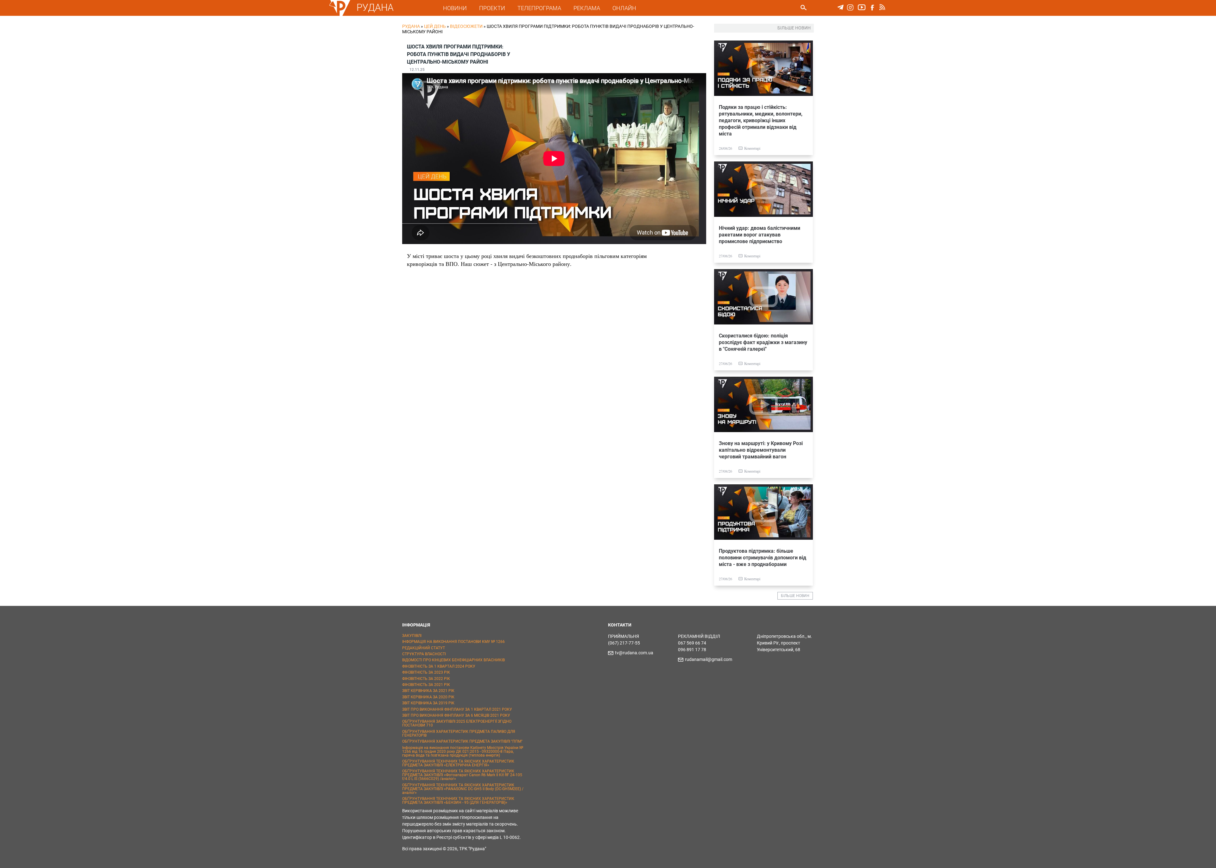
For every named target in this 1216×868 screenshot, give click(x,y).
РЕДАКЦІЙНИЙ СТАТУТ (423, 648)
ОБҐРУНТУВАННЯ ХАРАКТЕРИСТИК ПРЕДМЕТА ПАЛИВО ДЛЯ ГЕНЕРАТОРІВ (458, 733)
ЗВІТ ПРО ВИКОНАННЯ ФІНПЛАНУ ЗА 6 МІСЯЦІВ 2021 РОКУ (456, 715)
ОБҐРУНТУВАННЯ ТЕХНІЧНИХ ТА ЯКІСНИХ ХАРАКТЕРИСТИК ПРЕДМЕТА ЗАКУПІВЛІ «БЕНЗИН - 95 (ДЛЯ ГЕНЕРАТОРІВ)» (458, 800)
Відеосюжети (466, 26)
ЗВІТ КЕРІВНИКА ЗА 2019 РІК (428, 703)
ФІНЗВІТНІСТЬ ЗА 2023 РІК (426, 672)
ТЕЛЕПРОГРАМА (539, 8)
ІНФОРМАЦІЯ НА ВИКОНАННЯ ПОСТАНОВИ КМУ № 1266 (453, 641)
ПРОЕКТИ (492, 8)
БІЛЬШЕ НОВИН (795, 596)
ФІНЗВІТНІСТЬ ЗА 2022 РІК (426, 678)
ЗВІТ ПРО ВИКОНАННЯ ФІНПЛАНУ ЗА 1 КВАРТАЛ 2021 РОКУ (457, 709)
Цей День (435, 26)
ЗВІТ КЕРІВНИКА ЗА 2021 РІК (428, 691)
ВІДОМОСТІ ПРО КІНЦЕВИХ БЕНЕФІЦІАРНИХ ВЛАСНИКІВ (453, 660)
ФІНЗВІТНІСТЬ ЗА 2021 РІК (426, 684)
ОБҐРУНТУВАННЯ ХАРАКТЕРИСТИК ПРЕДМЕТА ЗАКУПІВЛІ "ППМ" (462, 741)
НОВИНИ (455, 8)
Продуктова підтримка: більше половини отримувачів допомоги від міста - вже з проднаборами (762, 557)
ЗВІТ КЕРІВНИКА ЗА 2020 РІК (428, 697)
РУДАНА (375, 7)
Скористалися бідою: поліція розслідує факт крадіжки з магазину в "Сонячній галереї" (763, 342)
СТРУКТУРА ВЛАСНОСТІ (424, 654)
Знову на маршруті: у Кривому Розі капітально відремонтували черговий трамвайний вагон (761, 450)
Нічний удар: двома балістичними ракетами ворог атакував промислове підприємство (759, 234)
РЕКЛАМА (586, 8)
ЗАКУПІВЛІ (411, 635)
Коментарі (752, 148)
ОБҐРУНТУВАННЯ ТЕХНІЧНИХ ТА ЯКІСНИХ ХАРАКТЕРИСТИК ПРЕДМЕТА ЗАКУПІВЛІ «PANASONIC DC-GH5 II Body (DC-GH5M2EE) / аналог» (462, 789)
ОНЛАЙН (624, 8)
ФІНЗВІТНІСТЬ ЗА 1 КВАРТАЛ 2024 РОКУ (438, 666)
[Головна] (339, 14)
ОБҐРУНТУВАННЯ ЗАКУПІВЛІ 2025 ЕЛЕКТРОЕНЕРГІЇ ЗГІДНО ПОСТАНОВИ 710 (456, 723)
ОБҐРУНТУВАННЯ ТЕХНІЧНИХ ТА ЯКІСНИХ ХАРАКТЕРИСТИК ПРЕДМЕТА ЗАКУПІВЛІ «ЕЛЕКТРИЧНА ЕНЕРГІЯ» (458, 763)
